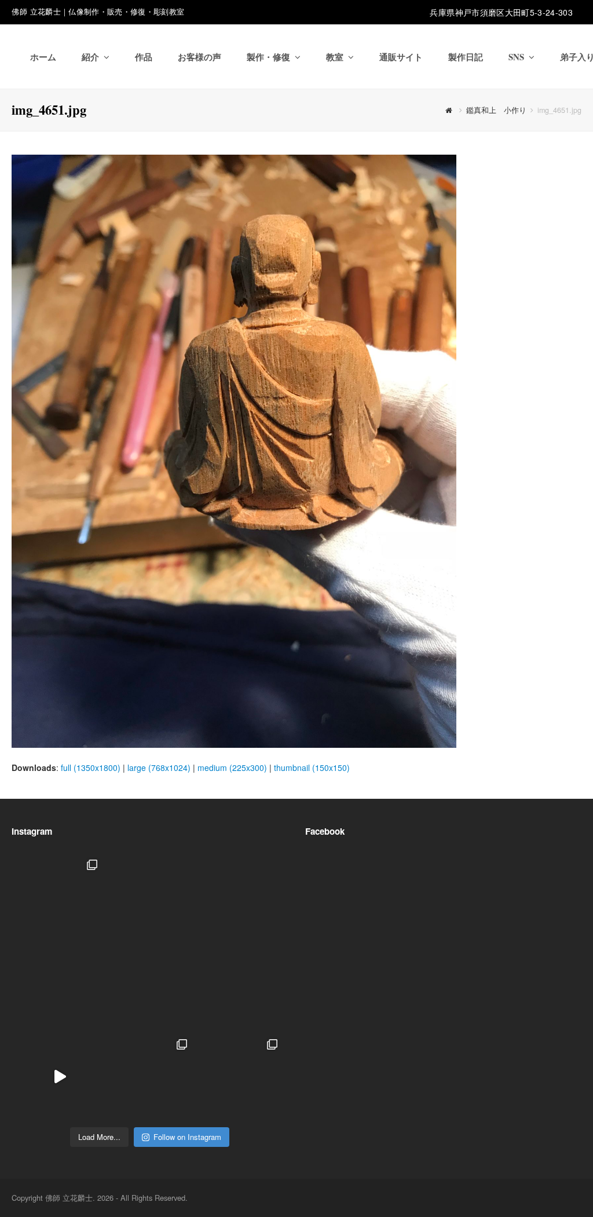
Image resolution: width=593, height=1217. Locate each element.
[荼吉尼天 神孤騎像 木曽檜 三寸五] (239, 987)
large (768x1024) (159, 767)
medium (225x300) (232, 767)
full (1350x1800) (90, 767)
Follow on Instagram (187, 1136)
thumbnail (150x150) (312, 767)
